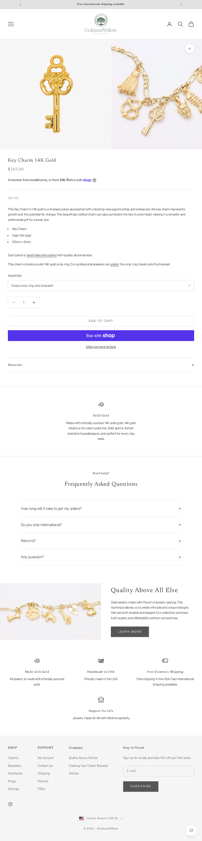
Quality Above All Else (83, 758)
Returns (43, 781)
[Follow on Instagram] (10, 804)
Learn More (130, 632)
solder (114, 264)
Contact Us (45, 766)
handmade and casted (41, 255)
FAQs (41, 789)
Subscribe (140, 786)
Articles (74, 773)
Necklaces (15, 773)
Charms (13, 758)
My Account (45, 758)
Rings (12, 781)
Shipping (44, 773)
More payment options (101, 347)
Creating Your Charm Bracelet (88, 766)
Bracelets (14, 766)
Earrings (13, 789)
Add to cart (101, 321)
